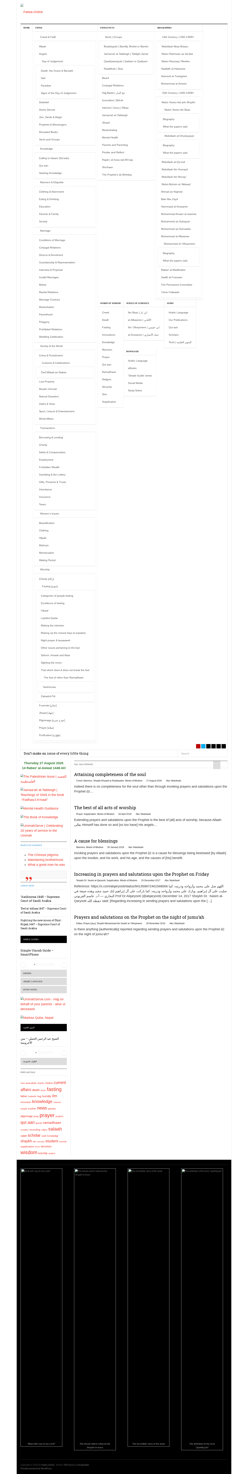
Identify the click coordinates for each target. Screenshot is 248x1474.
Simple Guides (30, 939)
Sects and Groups (49, 139)
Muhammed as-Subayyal (175, 221)
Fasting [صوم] (50, 586)
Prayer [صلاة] (46, 727)
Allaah (42, 46)
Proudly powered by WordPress (36, 1468)
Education (44, 206)
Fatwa (38, 28)
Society (43, 221)
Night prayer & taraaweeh (55, 640)
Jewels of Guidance (137, 303)
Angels (43, 53)
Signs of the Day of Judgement (58, 93)
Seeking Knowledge (50, 173)
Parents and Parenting (115, 144)
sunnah (63, 1142)
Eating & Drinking (49, 199)
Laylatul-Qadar (49, 618)
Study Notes (135, 390)
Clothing (43, 530)
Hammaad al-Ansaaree (174, 206)
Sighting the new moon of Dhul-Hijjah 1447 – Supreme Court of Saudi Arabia (41, 924)
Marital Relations (48, 292)
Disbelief (44, 102)
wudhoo (51, 1153)
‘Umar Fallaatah (170, 292)
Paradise (46, 85)
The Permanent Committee (176, 284)
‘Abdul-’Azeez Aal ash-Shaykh (178, 102)
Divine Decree (47, 109)
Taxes (42, 504)
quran (39, 1123)
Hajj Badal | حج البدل (113, 92)
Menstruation (46, 552)
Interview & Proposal (51, 269)
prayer (47, 1115)
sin (34, 1141)
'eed (23, 1083)
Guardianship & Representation (57, 262)
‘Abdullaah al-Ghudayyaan (179, 135)
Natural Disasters (49, 396)
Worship (45, 569)
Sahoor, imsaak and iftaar (55, 655)
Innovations (108, 334)
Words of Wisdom (110, 303)
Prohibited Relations (50, 329)
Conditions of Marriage (52, 240)
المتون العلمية (28, 1027)
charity (40, 1083)
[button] (23, 965)
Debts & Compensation (52, 452)
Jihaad (106, 122)
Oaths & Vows (47, 403)
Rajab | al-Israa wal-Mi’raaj (117, 159)
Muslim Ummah (48, 389)
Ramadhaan (109, 371)
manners (57, 1102)
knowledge (42, 1101)
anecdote (31, 1083)
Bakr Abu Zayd (169, 199)
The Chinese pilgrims (43, 855)
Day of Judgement (52, 61)
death (36, 1090)
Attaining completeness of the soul (110, 774)
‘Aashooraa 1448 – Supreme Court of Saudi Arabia (40, 899)
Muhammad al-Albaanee (175, 236)
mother (32, 1108)
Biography (168, 119)
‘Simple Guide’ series (140, 375)
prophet (59, 1116)
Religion (106, 379)
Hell (43, 78)
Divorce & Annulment (51, 255)
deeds (43, 1090)
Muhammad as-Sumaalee (176, 228)
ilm (54, 1096)
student (51, 1141)
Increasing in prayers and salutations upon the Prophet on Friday (141, 874)
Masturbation (46, 307)
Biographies (164, 28)
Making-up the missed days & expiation (63, 632)
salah (24, 1135)
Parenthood (45, 314)
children (49, 1083)
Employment (46, 459)
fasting (54, 1089)
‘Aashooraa (49, 686)
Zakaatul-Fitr (48, 696)
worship (42, 1153)
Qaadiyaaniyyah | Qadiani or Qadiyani (125, 61)
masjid (24, 1108)
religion (44, 1130)
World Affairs (46, 418)
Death (105, 319)
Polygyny (44, 321)
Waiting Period (47, 560)
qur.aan (28, 1122)
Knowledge (46, 148)
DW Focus (69, 1465)
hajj (39, 1096)
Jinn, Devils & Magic (50, 117)
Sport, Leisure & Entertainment (56, 411)
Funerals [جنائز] (48, 705)
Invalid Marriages (49, 277)
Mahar (42, 284)
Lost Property (46, 381)
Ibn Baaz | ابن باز (137, 312)
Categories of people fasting (57, 595)
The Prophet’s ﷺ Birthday (117, 174)
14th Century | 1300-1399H (178, 37)
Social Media (135, 383)
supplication (27, 1146)
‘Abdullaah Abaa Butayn (174, 46)
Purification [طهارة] (49, 735)
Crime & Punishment (51, 355)
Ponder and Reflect (113, 152)
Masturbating (109, 130)
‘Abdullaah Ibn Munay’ (173, 176)
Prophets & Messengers (53, 124)
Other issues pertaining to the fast (60, 647)
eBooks (132, 368)
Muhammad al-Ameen (174, 83)
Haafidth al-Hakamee (173, 68)
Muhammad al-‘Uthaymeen (179, 243)
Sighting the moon (51, 662)
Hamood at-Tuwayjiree (174, 76)
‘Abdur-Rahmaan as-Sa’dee (177, 53)
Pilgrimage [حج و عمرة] (52, 720)
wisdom (29, 1152)
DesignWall (83, 1465)
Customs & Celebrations (56, 362)
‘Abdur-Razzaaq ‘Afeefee (175, 61)
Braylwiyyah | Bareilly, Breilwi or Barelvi (126, 46)
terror (37, 1147)
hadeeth (32, 1096)
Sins (104, 394)
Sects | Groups (113, 37)
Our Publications (178, 319)
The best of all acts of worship (105, 807)
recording (34, 1129)
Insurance (44, 496)
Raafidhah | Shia (113, 68)
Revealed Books (48, 132)
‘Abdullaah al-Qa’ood (173, 161)
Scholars (174, 334)
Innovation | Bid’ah (112, 100)
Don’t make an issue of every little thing (56, 753)
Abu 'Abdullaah (173, 780)
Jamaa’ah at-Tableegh (115, 115)
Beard (105, 78)
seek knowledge (49, 1136)
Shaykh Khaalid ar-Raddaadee (108, 780)
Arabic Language (178, 312)
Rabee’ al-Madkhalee (173, 269)
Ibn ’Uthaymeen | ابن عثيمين (144, 327)
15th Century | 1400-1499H (178, 92)
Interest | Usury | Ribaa (115, 107)
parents (52, 1108)
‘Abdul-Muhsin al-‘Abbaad (175, 184)
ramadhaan (52, 1123)
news (42, 1108)
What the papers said (175, 126)
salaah (55, 1128)
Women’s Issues (49, 513)
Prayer (106, 357)
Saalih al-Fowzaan (171, 277)
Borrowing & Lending (51, 437)
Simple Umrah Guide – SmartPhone (37, 952)
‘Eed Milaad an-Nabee (53, 372)
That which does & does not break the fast (65, 670)
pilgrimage (27, 1116)
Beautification (46, 523)
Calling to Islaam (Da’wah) (54, 158)
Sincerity (107, 386)
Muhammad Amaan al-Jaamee (178, 214)
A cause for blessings (96, 841)
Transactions (47, 428)
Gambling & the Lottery (52, 474)
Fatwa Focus (107, 28)
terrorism (46, 1146)
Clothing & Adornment (51, 191)
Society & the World (51, 346)
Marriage (45, 230)
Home (26, 28)
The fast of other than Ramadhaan (64, 677)
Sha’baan (107, 167)
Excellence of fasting (52, 603)
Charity (43, 444)
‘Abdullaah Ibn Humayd (174, 169)
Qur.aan (43, 165)
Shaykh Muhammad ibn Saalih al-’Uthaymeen (119, 923)
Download (132, 351)
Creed (105, 312)
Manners (107, 349)
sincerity (40, 1142)
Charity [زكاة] (46, 578)
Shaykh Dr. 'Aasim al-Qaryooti (90, 880)
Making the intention (52, 625)
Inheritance (45, 489)
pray (36, 1116)
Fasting (106, 327)
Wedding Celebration (51, 336)
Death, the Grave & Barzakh (57, 70)
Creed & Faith (48, 37)
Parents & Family (49, 214)
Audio (170, 303)
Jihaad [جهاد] (46, 712)
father (24, 1096)
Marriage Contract (49, 299)
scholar (34, 1135)
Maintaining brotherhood (45, 860)
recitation (25, 1130)
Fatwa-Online (48, 1465)
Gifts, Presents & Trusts (52, 482)
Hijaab (42, 537)
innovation (26, 1102)
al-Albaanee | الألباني (139, 319)
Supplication (109, 401)
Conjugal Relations (50, 247)
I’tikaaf (44, 610)
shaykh (26, 1141)
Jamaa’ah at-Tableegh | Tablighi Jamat (126, 53)
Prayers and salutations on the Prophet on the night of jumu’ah (139, 917)
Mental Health (110, 137)
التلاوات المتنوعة (30, 1061)
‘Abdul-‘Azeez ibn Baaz (177, 109)
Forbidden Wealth (49, 467)
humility (46, 1096)
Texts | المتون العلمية (180, 342)
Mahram (44, 545)
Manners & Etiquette (52, 182)
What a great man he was (46, 864)
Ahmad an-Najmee (172, 191)
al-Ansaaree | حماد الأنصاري (143, 334)
